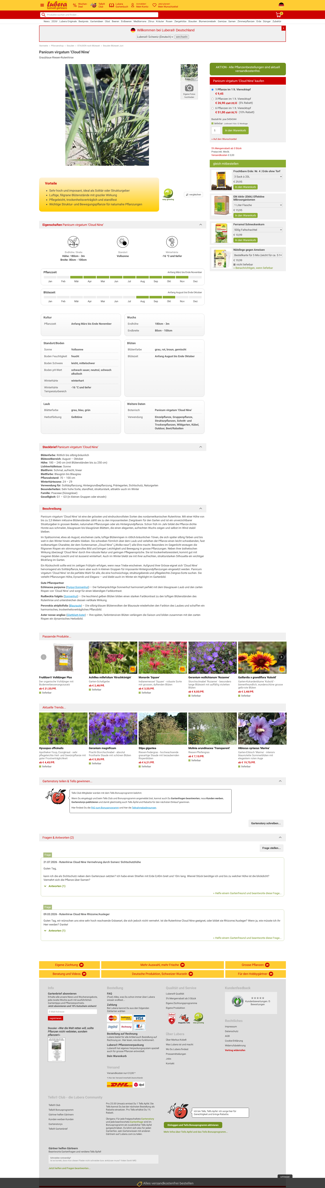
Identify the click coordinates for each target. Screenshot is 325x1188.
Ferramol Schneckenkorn (248, 224)
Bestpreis (83, 21)
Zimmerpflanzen (246, 21)
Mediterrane (140, 21)
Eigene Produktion (175, 1008)
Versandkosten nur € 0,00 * (121, 1073)
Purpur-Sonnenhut (77, 587)
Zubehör (277, 21)
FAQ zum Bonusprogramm (105, 807)
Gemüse (222, 21)
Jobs (168, 1058)
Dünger (267, 21)
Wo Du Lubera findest (177, 1049)
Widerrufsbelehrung (235, 1045)
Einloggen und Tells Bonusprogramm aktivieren (193, 1125)
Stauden (192, 21)
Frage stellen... (271, 848)
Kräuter (160, 21)
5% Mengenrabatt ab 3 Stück (226, 148)
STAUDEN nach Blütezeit (88, 46)
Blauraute (75, 605)
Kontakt (170, 1063)
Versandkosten (219, 155)
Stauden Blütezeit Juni (113, 46)
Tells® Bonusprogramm (61, 1109)
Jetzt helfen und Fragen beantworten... (70, 1168)
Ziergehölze (180, 21)
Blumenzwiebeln (207, 21)
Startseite (43, 46)
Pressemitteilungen (176, 1054)
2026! (54, 21)
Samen (232, 21)
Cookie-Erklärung (234, 1040)
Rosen (169, 21)
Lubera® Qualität (175, 993)
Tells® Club (54, 1105)
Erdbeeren (126, 21)
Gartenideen (96, 21)
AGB (227, 1036)
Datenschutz (231, 1031)
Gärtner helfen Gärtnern (61, 1114)
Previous (44, 657)
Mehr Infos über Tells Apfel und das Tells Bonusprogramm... (196, 1131)
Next (281, 657)
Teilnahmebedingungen (144, 807)
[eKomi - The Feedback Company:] (238, 1001)
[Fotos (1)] (189, 72)
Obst (107, 21)
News (47, 21)
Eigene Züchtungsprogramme (181, 1003)
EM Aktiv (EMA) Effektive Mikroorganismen (248, 198)
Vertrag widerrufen (235, 1050)
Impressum (231, 1026)
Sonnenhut (70, 596)
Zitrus (151, 21)
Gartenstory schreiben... (266, 823)
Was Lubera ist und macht (179, 1044)
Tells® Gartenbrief (58, 1128)
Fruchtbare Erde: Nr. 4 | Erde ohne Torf (256, 171)
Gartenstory (147, 1118)
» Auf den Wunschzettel (224, 139)
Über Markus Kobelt (176, 1039)
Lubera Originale (68, 21)
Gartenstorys (55, 1124)
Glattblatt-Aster (76, 615)
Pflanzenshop (57, 46)
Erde (258, 21)
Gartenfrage (136, 1121)
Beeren (115, 21)
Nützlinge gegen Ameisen (249, 249)
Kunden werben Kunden (61, 1119)
